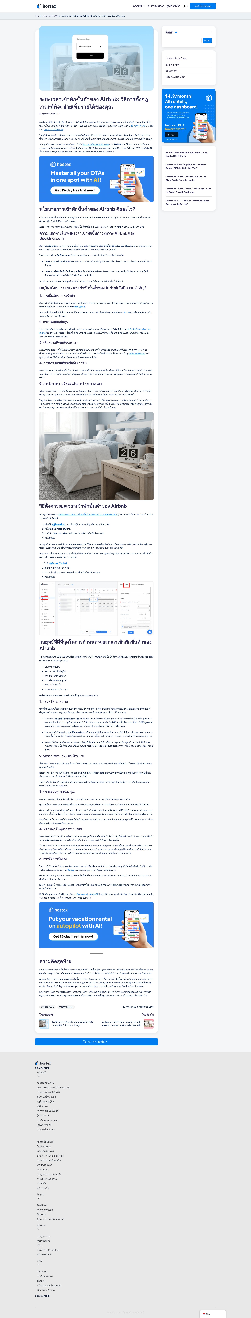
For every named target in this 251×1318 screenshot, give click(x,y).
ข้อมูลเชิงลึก (171, 71)
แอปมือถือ (41, 1183)
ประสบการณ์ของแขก (53, 129)
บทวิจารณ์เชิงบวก (137, 353)
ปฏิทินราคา (42, 1106)
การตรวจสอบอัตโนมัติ (47, 1110)
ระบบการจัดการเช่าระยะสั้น (96, 144)
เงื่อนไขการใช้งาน (46, 1290)
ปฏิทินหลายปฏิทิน (45, 1101)
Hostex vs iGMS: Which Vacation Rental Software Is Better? (188, 202)
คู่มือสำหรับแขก (44, 1124)
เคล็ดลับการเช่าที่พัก (175, 77)
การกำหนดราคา (45, 1276)
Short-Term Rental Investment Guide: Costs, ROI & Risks (187, 154)
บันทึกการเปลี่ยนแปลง (47, 1250)
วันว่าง (127, 312)
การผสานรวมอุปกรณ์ (47, 1179)
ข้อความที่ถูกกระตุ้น (46, 1096)
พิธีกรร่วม (41, 1214)
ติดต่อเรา (41, 1280)
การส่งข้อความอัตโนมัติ (48, 1092)
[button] (203, 6)
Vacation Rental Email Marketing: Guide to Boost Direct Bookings (188, 190)
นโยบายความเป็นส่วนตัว (49, 1285)
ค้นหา (170, 32)
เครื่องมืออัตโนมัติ (45, 1151)
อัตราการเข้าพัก (138, 126)
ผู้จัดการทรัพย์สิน (45, 1209)
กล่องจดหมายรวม (45, 1082)
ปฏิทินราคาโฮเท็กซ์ (58, 563)
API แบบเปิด (43, 1188)
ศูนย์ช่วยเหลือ (43, 1240)
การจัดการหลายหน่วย (47, 1120)
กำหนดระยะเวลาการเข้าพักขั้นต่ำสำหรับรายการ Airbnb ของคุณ (88, 514)
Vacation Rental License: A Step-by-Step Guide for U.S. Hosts (187, 178)
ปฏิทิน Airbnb (58, 524)
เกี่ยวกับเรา (42, 1271)
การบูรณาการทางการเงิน (49, 1174)
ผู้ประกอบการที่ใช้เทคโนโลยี (50, 1219)
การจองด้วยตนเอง (46, 1129)
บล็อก (39, 1245)
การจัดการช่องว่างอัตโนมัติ (85, 894)
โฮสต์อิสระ (42, 1205)
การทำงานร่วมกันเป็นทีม (49, 1160)
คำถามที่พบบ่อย (44, 1254)
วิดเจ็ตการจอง (44, 1146)
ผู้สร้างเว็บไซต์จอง (45, 1141)
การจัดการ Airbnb (66, 1007)
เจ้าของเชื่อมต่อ (44, 1165)
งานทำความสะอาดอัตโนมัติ (50, 1155)
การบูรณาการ (43, 1236)
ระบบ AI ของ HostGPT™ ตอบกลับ (53, 1087)
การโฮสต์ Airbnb (47, 1007)
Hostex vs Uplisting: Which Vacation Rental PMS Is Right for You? (186, 166)
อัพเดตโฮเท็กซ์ (173, 65)
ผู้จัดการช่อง (43, 1115)
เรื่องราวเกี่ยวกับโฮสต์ (176, 58)
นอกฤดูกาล (79, 306)
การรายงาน (42, 1169)
